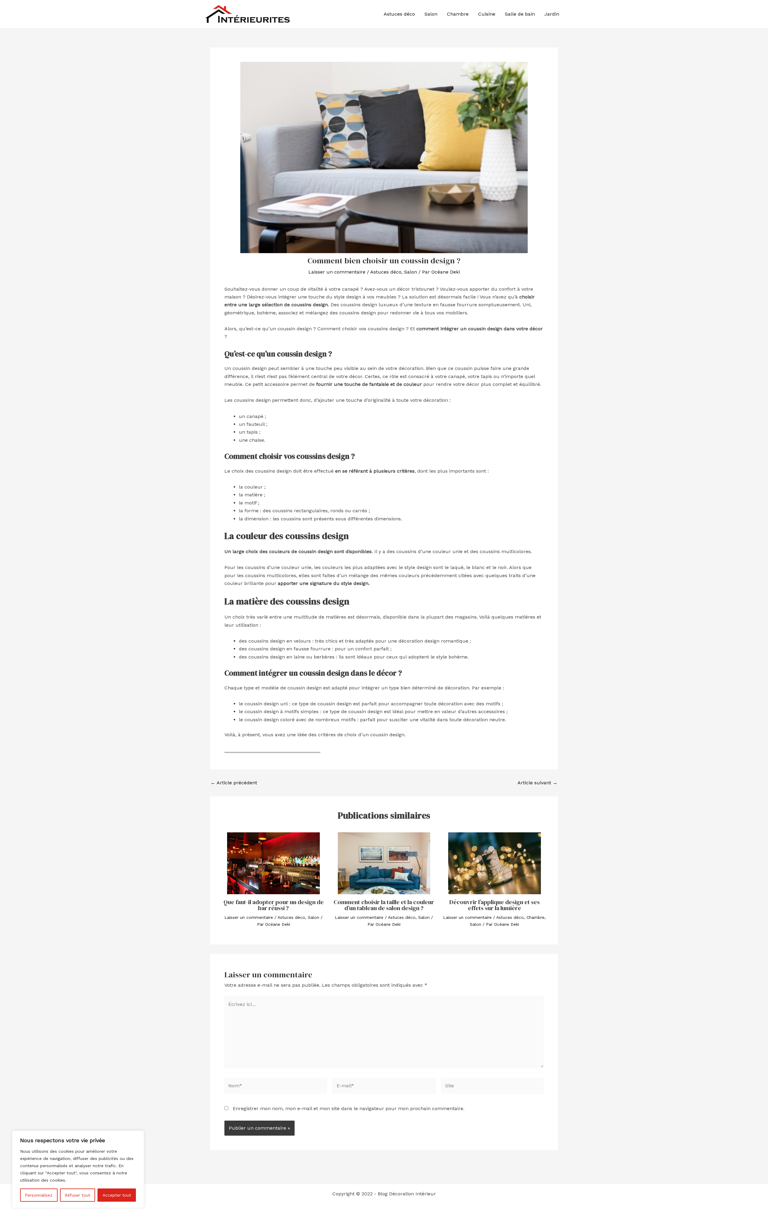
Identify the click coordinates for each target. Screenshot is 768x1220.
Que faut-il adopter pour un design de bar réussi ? (274, 905)
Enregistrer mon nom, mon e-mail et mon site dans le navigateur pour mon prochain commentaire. (348, 1108)
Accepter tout (117, 1195)
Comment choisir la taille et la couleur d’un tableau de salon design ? (384, 905)
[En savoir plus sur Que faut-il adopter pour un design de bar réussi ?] (273, 863)
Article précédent (234, 782)
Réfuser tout (77, 1195)
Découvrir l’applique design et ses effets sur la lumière (494, 905)
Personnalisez (38, 1195)
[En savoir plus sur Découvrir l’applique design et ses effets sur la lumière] (494, 863)
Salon (430, 14)
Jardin (551, 14)
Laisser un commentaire (336, 272)
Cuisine (486, 14)
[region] (78, 1169)
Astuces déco (399, 14)
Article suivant (537, 782)
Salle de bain (520, 14)
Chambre (458, 14)
